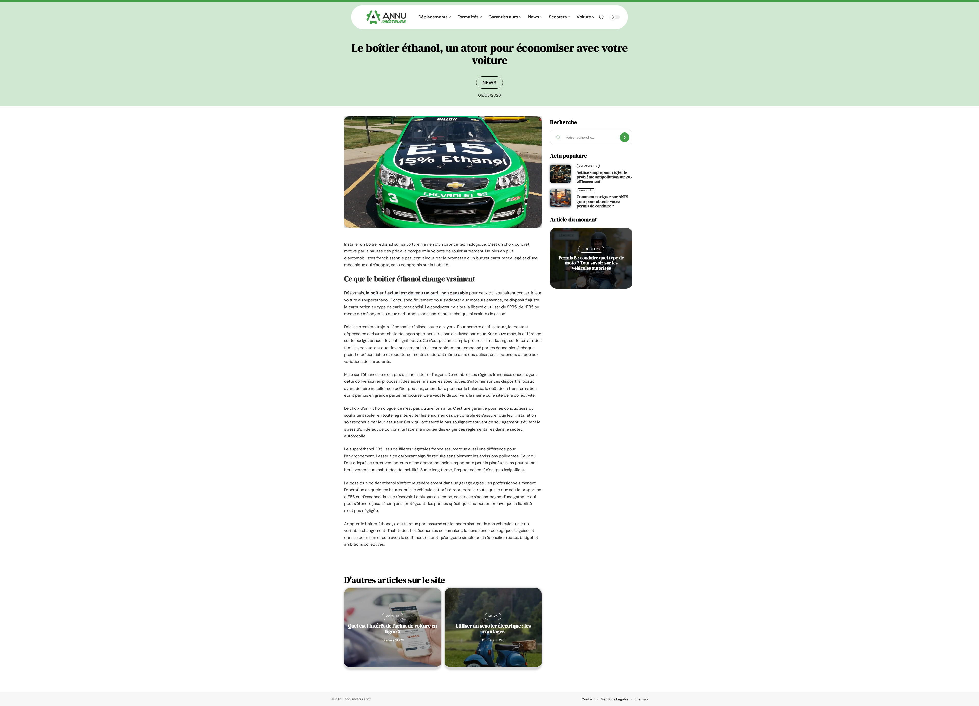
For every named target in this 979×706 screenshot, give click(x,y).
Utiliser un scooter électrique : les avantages (493, 628)
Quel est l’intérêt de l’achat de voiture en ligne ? (392, 628)
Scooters (591, 249)
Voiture (393, 616)
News (490, 82)
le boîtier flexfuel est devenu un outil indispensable (417, 293)
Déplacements (588, 166)
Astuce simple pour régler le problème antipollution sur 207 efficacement (604, 176)
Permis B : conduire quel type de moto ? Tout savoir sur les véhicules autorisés (591, 263)
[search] (601, 17)
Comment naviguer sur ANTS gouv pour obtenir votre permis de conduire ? (602, 201)
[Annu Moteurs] (386, 17)
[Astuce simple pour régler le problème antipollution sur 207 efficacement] (560, 174)
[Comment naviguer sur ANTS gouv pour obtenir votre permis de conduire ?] (560, 198)
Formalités (586, 190)
